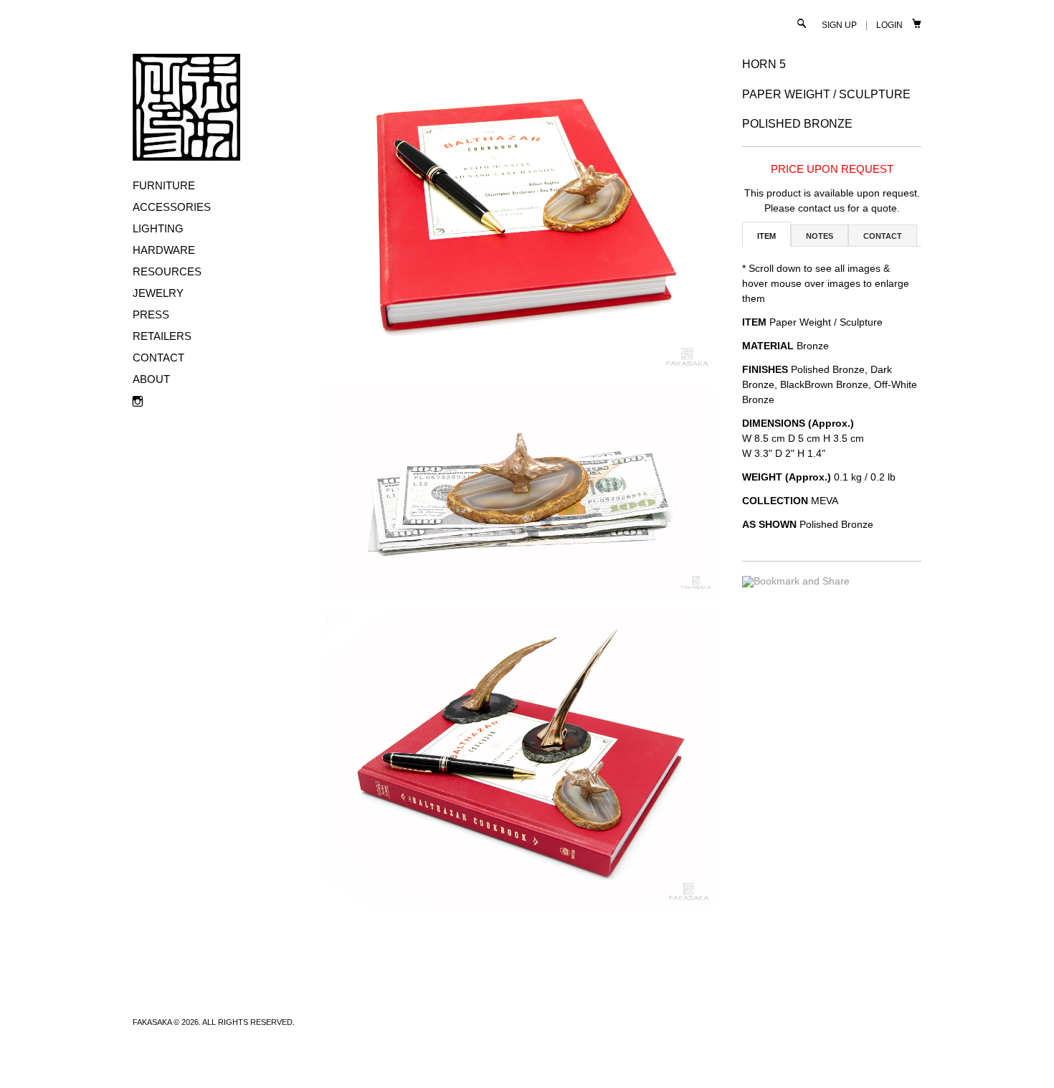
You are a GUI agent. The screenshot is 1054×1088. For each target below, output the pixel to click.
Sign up (839, 25)
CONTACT (158, 357)
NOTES (819, 236)
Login (889, 25)
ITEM (766, 236)
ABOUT (151, 379)
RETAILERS (162, 336)
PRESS (151, 314)
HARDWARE (164, 250)
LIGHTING (158, 228)
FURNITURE (164, 185)
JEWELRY (158, 293)
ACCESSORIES (172, 207)
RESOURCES (167, 271)
